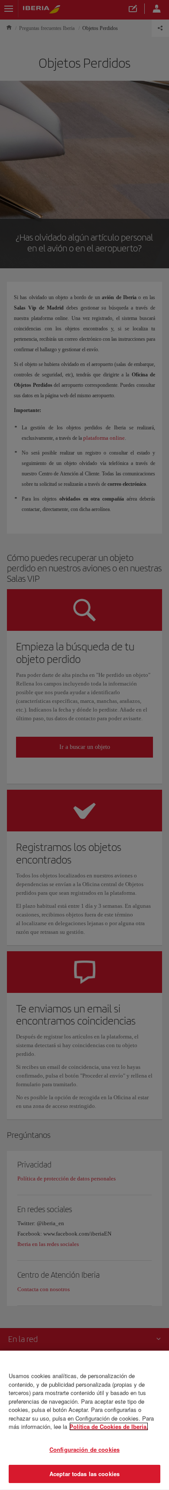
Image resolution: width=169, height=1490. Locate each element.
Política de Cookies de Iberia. (108, 1426)
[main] (84, 1420)
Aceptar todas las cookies (84, 1474)
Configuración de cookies (84, 1449)
